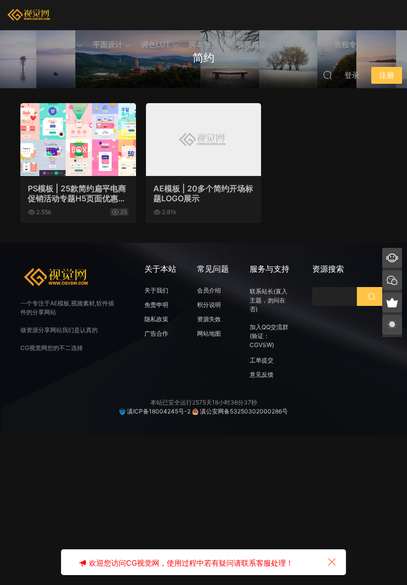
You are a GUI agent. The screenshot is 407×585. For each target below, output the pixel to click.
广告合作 (156, 333)
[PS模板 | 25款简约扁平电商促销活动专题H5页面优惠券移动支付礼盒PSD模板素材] (78, 139)
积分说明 (209, 304)
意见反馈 (261, 374)
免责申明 (156, 304)
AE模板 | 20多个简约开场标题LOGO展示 (203, 193)
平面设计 (108, 44)
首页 (27, 44)
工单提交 (261, 360)
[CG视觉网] (30, 15)
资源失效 (209, 319)
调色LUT (155, 44)
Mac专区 (300, 44)
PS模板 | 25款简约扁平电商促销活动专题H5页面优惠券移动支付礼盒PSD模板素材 (77, 193)
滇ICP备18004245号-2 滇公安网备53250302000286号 (207, 411)
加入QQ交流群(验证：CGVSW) (269, 336)
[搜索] (328, 74)
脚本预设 (203, 44)
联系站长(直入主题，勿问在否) (268, 300)
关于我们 (156, 290)
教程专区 (349, 44)
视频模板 (252, 44)
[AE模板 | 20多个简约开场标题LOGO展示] (204, 139)
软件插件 (59, 44)
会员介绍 (209, 290)
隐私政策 (156, 319)
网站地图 (209, 333)
